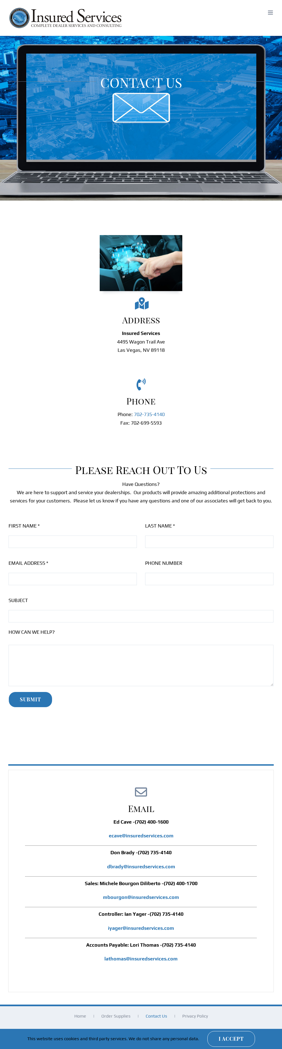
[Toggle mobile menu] (271, 12)
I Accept (231, 1038)
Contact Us (156, 1016)
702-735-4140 (149, 414)
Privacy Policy (195, 1016)
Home (80, 1016)
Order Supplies (116, 1016)
